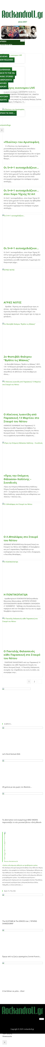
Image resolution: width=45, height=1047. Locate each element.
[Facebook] (19, 4)
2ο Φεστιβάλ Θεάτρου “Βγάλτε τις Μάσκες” (18, 358)
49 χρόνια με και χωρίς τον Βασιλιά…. (17, 787)
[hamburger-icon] (22, 41)
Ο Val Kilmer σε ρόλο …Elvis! (13, 991)
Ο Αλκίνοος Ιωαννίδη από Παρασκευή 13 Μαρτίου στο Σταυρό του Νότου (21, 418)
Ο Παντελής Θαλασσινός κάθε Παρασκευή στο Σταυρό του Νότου (22, 654)
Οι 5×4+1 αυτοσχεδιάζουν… (21, 167)
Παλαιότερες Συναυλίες (11, 1019)
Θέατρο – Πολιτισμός (10, 1022)
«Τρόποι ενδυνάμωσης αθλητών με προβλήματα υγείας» (20, 865)
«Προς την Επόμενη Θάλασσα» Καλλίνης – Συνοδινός (17, 479)
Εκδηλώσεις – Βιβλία (10, 1025)
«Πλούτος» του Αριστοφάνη (21, 142)
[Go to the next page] (40, 681)
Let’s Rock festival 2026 (11, 754)
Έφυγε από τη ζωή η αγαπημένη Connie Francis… (21, 956)
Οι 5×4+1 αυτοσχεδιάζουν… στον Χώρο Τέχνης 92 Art (21, 192)
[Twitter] (25, 4)
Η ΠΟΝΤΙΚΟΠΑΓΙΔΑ (16, 594)
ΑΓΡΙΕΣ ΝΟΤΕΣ (12, 302)
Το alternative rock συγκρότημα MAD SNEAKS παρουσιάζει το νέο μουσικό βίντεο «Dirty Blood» (22, 821)
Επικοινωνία (7, 1036)
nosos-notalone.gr (11, 861)
